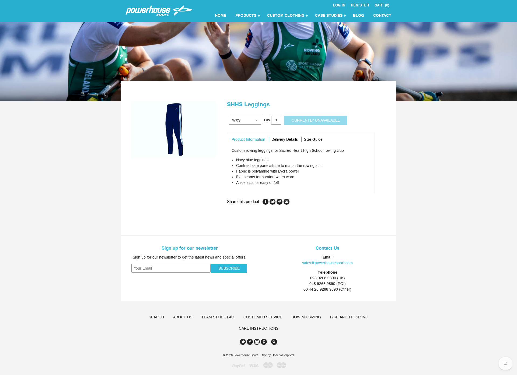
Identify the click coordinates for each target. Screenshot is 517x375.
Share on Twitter (272, 202)
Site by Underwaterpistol (278, 355)
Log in (339, 5)
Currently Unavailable (316, 120)
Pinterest (264, 342)
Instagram (257, 342)
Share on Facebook (265, 202)
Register (360, 5)
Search (156, 317)
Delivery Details (284, 139)
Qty (267, 120)
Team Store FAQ (217, 317)
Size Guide (313, 139)
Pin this (279, 202)
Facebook (250, 342)
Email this (286, 202)
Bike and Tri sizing (349, 317)
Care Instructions (258, 328)
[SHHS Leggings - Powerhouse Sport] (173, 129)
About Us (182, 317)
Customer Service (262, 317)
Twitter (243, 342)
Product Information (248, 139)
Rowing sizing (306, 317)
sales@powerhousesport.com (327, 263)
